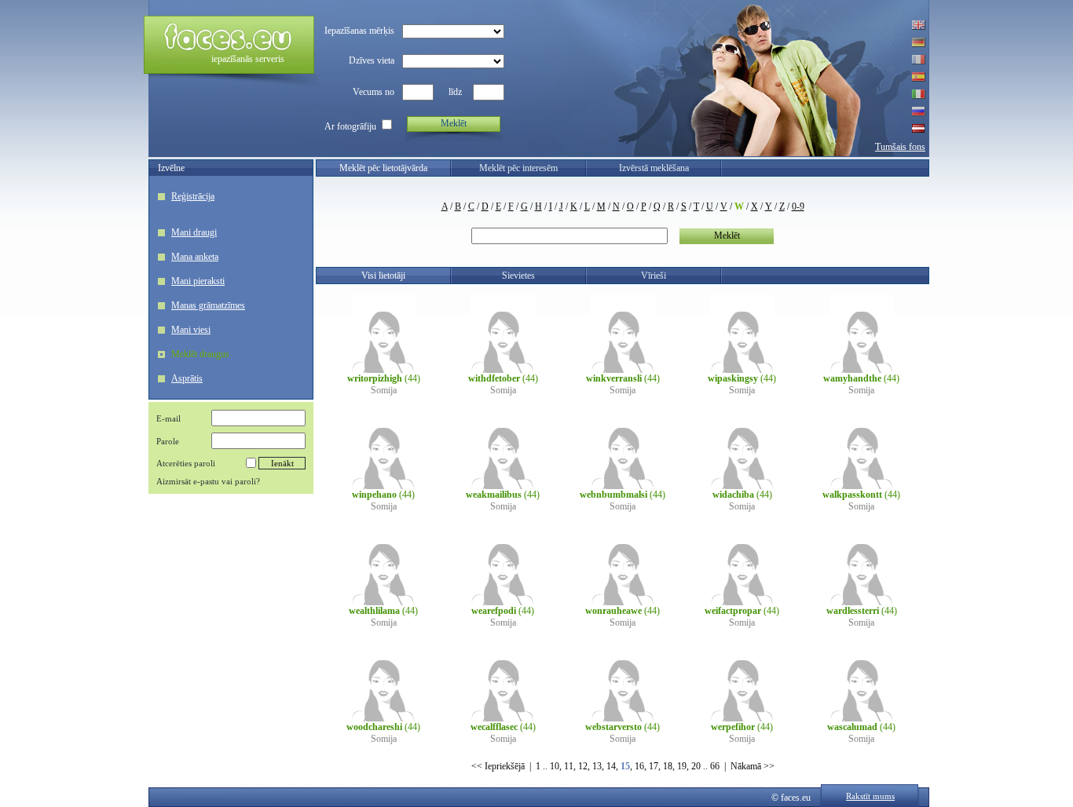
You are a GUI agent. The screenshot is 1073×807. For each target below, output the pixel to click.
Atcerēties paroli (185, 463)
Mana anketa (194, 256)
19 (682, 766)
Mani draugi (194, 232)
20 (696, 766)
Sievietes (518, 275)
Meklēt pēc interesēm (518, 167)
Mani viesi (191, 329)
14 (611, 766)
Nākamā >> (753, 766)
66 (715, 766)
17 (653, 766)
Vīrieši (653, 275)
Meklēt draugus (200, 354)
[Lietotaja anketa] (383, 369)
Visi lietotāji (383, 275)
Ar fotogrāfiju (350, 126)
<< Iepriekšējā (498, 766)
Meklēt (454, 123)
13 (597, 766)
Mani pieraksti (198, 281)
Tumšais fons (900, 146)
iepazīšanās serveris (247, 58)
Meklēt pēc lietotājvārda (383, 167)
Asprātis (187, 378)
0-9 (798, 206)
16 (639, 766)
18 (667, 766)
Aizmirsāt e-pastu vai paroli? (208, 481)
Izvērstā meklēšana (654, 167)
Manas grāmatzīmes (208, 305)
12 (583, 766)
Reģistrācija (192, 196)
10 (554, 766)
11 (568, 766)
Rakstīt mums (870, 796)
